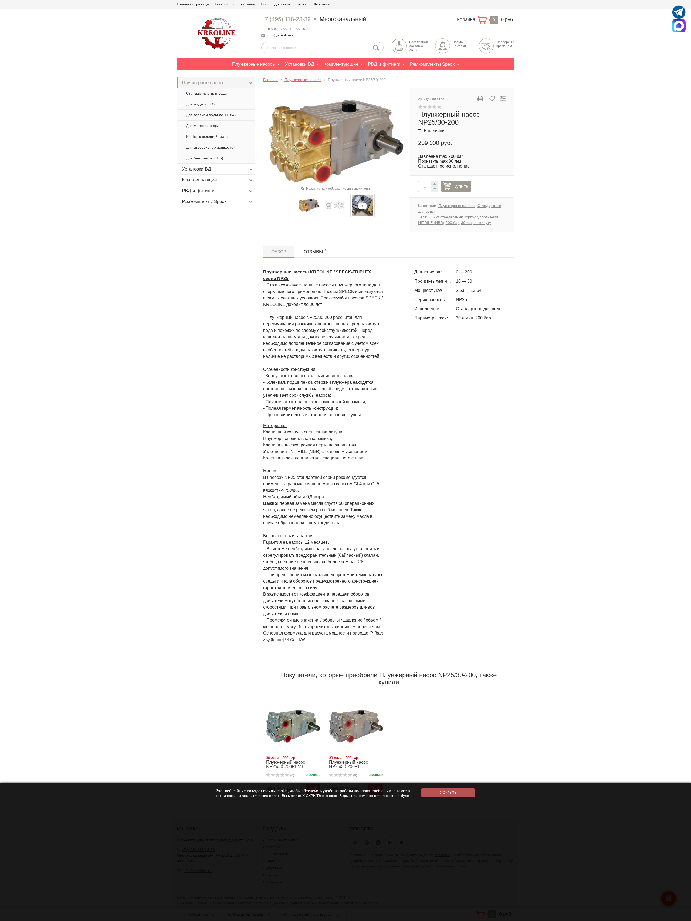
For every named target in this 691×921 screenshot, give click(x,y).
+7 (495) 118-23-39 (286, 19)
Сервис (302, 4)
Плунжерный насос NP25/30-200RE (348, 764)
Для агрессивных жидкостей (211, 147)
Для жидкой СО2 (200, 104)
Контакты (322, 4)
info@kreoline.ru (281, 35)
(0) (291, 775)
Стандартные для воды (206, 93)
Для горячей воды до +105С (211, 115)
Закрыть (677, 915)
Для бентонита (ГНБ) (204, 158)
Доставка (282, 4)
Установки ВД (299, 64)
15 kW (433, 217)
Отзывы (315, 251)
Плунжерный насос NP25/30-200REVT (285, 764)
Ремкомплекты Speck (432, 64)
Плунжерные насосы (254, 64)
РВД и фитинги (384, 64)
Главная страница (193, 4)
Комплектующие (341, 64)
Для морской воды (202, 126)
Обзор (278, 251)
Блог (265, 4)
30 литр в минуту (476, 223)
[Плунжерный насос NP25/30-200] (336, 141)
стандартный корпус (458, 217)
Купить (460, 186)
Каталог (221, 4)
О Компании (244, 4)
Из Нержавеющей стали (207, 136)
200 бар (453, 223)
